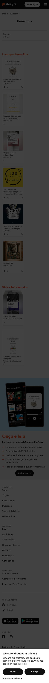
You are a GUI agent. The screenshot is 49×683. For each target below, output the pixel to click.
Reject (13, 672)
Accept (34, 672)
